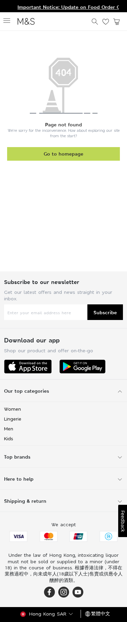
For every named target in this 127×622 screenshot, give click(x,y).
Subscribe (105, 312)
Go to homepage (63, 153)
